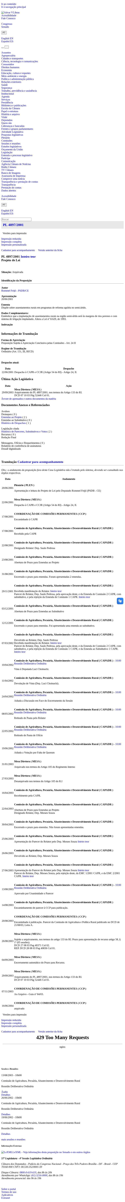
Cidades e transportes (12, 58)
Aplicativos (7, 1195)
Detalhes (5, 1094)
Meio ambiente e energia (14, 76)
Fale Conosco (8, 18)
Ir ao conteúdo (8, 4)
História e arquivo (10, 114)
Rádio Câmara (8, 167)
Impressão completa (11, 241)
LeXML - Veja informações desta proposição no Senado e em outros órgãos (51, 1152)
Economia (6, 70)
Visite (4, 117)
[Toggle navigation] (2, 47)
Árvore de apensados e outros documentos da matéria (28, 398)
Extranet (5, 1197)
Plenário (5, 137)
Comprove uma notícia (13, 178)
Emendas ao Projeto (11, 417)
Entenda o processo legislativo (16, 155)
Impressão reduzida (11, 238)
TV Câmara (7, 170)
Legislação (6, 152)
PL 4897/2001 (13, 225)
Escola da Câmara (10, 108)
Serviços (5, 99)
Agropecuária (8, 55)
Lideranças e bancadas (12, 126)
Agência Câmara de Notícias (16, 164)
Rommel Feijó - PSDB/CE (15, 290)
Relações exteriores (11, 82)
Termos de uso (8, 1192)
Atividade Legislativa (12, 131)
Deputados (6, 120)
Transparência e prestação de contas (19, 181)
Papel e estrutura (9, 111)
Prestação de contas (11, 187)
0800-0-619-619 (28, 1172)
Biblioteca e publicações (13, 105)
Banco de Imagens (10, 173)
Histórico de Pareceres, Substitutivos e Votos (24, 431)
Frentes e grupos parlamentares (17, 129)
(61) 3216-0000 (39, 1175)
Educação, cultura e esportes (15, 73)
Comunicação (8, 161)
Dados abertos (8, 190)
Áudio (4, 1091)
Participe (5, 158)
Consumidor (7, 64)
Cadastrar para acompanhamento (18, 250)
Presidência (7, 102)
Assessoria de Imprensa (13, 175)
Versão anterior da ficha (50, 250)
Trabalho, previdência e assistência (19, 90)
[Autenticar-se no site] (2, 1183)
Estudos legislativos (11, 146)
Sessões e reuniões (10, 143)
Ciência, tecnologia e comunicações (19, 61)
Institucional (7, 93)
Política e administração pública (17, 79)
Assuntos (6, 52)
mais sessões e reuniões (13, 1139)
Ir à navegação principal (13, 7)
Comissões (6, 140)
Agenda (5, 96)
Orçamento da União (12, 149)
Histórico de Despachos (13, 423)
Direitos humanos (10, 67)
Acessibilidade (8, 15)
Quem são (6, 123)
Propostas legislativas (12, 134)
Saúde (4, 84)
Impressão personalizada (13, 244)
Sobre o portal (8, 1189)
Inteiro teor (28, 256)
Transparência (8, 184)
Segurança (6, 87)
